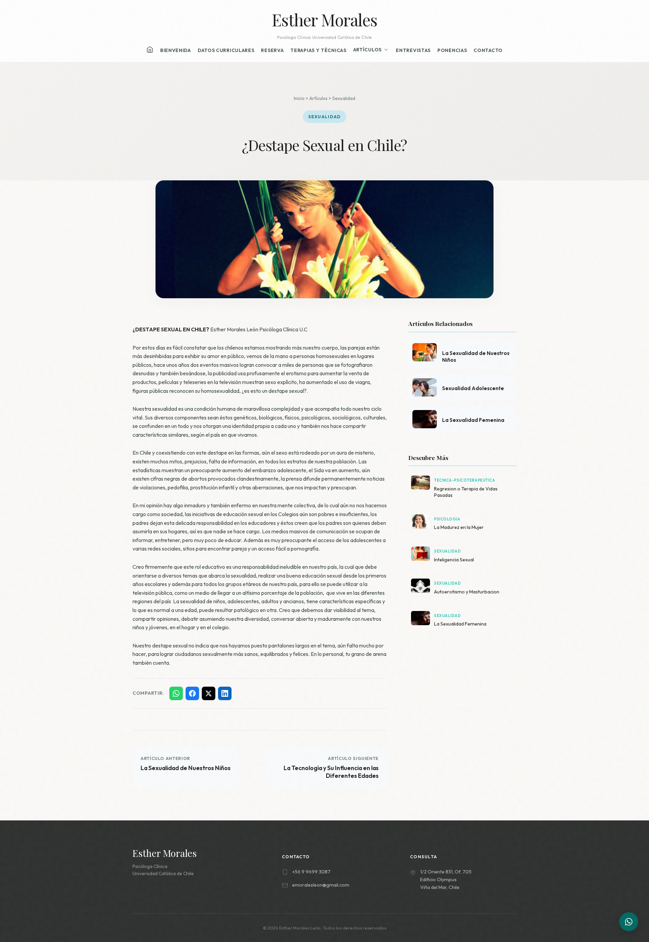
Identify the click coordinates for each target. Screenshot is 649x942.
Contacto (488, 50)
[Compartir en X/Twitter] (208, 693)
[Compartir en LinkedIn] (225, 693)
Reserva (272, 50)
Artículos (367, 50)
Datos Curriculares (226, 50)
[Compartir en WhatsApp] (176, 693)
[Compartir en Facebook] (192, 693)
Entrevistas (413, 50)
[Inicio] (149, 49)
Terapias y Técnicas (318, 50)
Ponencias (452, 50)
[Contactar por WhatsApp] (628, 921)
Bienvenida (175, 50)
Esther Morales (324, 19)
